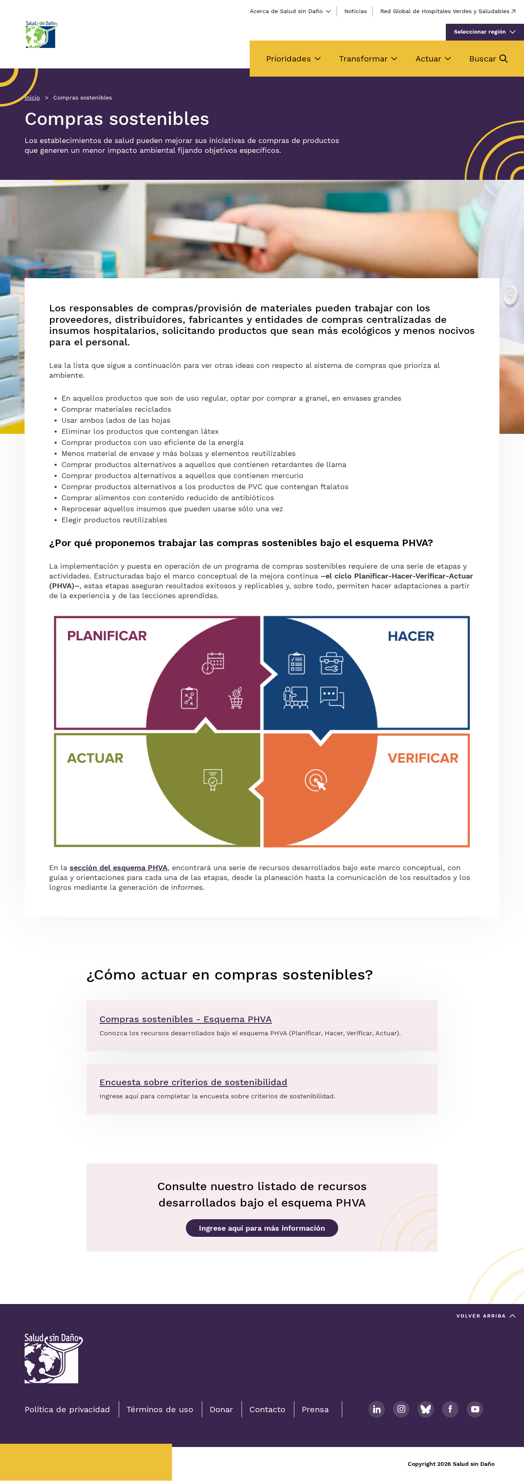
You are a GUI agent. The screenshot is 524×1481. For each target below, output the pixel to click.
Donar (221, 1409)
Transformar (363, 59)
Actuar (428, 59)
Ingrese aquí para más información (262, 1228)
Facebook (450, 1409)
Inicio (32, 97)
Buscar (482, 59)
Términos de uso (159, 1409)
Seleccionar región (480, 31)
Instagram (401, 1409)
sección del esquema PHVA (118, 867)
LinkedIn (376, 1409)
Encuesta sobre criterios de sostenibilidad (193, 1082)
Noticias (355, 11)
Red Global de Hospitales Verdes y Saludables (444, 11)
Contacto (267, 1409)
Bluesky (426, 1409)
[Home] (41, 34)
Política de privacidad (67, 1409)
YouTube (475, 1409)
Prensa (315, 1409)
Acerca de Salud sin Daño (286, 11)
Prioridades (288, 59)
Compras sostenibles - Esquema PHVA (185, 1019)
